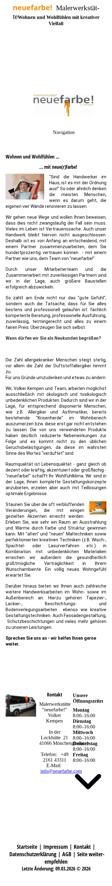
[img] (56, 43)
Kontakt (82, 846)
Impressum (55, 846)
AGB (66, 854)
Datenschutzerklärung (32, 854)
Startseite (27, 846)
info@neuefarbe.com (61, 771)
